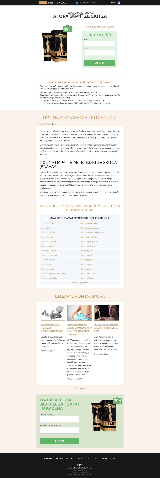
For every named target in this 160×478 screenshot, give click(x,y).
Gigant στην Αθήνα (48, 232)
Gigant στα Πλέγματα (88, 273)
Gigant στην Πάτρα (88, 246)
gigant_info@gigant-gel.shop (80, 467)
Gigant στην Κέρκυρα (89, 223)
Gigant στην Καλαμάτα (89, 237)
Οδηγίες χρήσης (83, 458)
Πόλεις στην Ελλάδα (80, 282)
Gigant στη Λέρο (87, 264)
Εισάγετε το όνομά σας (48, 414)
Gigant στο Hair (46, 264)
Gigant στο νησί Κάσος (49, 278)
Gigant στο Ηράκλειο (48, 223)
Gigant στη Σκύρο (87, 255)
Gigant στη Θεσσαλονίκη (90, 228)
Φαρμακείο (48, 458)
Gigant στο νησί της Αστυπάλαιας (53, 273)
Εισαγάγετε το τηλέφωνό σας (50, 425)
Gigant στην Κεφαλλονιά (90, 241)
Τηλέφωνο (87, 49)
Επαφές (113, 458)
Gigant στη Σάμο (87, 260)
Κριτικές (59, 458)
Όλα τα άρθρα (80, 388)
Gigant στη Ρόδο (87, 251)
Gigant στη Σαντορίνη (49, 255)
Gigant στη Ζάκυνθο (48, 260)
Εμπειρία (69, 458)
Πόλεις (96, 458)
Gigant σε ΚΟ (46, 228)
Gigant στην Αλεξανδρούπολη (92, 232)
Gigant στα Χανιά (47, 237)
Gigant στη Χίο (86, 269)
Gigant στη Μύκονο (48, 246)
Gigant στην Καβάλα (48, 241)
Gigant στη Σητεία (47, 269)
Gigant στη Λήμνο (87, 278)
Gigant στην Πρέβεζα (48, 251)
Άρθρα (104, 458)
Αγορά (99, 63)
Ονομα (86, 39)
